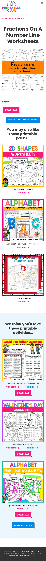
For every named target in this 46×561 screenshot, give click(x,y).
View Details (12, 387)
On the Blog (32, 387)
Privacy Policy (29, 554)
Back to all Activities (14, 19)
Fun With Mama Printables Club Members (15, 6)
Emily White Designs (28, 555)
